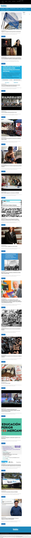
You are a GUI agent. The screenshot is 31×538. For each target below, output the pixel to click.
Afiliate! (6, 1)
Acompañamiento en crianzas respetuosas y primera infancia (11, 166)
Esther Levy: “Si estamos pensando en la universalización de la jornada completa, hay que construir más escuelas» (10, 410)
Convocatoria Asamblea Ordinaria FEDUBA (9, 491)
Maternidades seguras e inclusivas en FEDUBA (10, 192)
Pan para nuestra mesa (5, 383)
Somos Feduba (13, 1)
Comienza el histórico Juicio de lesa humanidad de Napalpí (10, 329)
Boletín (3, 1)
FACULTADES (2, 8)
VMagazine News (7, 533)
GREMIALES (7, 8)
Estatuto (10, 1)
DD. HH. (18, 8)
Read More (3, 36)
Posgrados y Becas (13, 8)
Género (21, 8)
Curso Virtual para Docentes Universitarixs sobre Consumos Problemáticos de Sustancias (10, 85)
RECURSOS (24, 8)
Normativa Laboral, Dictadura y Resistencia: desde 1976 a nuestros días (11, 273)
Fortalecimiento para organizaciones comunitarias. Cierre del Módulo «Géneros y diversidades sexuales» (11, 58)
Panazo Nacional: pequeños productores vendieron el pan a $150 (11, 139)
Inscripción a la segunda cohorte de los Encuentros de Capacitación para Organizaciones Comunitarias (11, 465)
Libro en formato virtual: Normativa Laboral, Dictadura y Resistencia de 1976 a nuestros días (10, 220)
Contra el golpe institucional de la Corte (9, 112)
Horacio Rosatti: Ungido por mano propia (9, 246)
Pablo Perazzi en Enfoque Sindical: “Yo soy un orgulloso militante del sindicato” (10, 519)
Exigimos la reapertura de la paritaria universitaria (11, 31)
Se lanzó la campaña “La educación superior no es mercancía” (10, 438)
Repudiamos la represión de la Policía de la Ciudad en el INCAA (11, 356)
